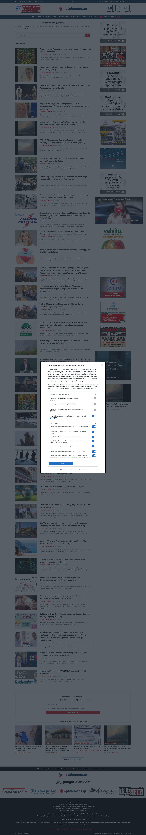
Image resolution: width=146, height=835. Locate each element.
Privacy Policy (82, 469)
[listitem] (73, 394)
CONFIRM (61, 463)
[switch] (94, 398)
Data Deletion (63, 469)
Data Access (73, 469)
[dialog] (73, 417)
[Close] (102, 365)
